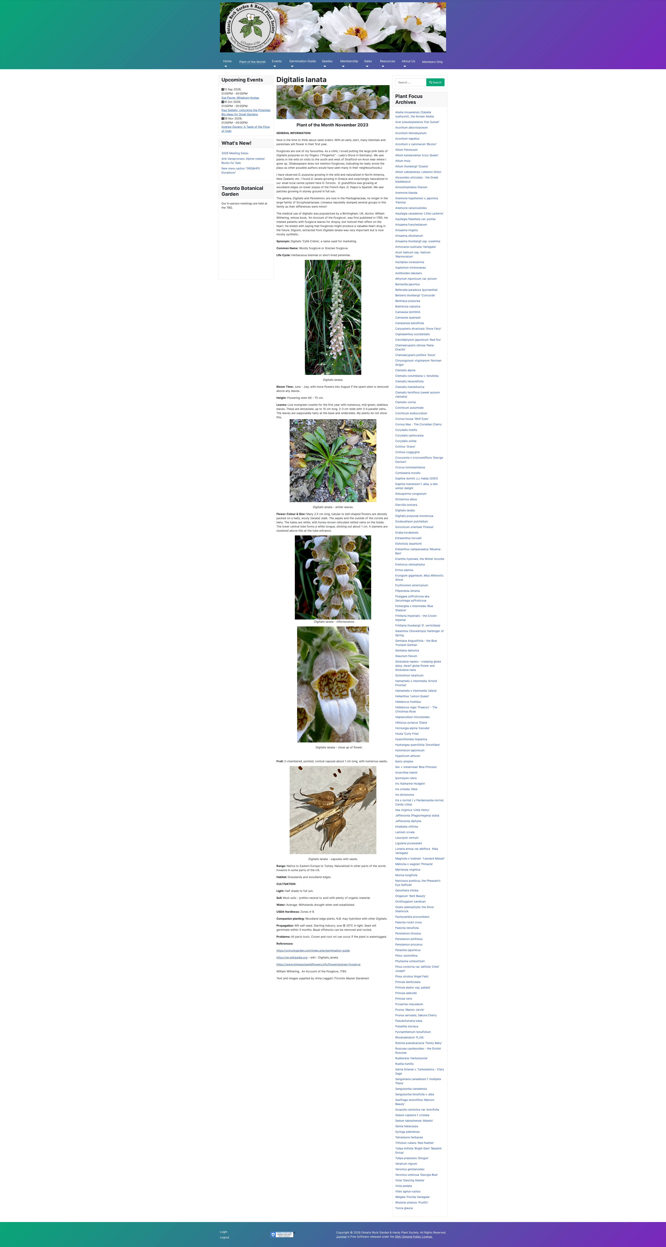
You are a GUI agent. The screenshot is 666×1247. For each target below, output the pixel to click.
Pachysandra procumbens (412, 916)
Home (227, 61)
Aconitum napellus (407, 138)
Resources (387, 61)
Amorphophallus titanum (411, 187)
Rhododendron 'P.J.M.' (409, 1037)
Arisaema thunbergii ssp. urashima (417, 241)
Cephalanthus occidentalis (412, 334)
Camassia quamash (408, 317)
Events (277, 61)
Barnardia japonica (407, 284)
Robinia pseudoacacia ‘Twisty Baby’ (418, 1043)
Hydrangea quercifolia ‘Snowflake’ (417, 744)
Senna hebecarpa (406, 1126)
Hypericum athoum (407, 756)
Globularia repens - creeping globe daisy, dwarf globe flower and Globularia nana (418, 666)
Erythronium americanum (411, 585)
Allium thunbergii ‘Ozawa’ (411, 166)
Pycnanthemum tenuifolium (413, 1032)
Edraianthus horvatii (408, 538)
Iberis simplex (404, 761)
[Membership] (342, 66)
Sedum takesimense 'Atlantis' (414, 1120)
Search (437, 82)
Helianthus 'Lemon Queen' (412, 696)
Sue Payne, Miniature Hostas (240, 97)
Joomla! (341, 1236)
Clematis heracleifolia (409, 381)
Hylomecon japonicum (410, 750)
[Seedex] (324, 66)
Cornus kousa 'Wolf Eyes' (412, 418)
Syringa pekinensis (407, 1131)
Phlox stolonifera (406, 955)
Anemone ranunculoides (411, 208)
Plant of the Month (252, 62)
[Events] (274, 66)
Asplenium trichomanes (410, 267)
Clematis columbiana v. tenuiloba (417, 375)
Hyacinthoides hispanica (411, 739)
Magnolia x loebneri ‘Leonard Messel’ (420, 858)
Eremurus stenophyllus (410, 564)
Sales (368, 61)
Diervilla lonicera (406, 504)
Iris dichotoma (404, 794)
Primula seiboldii (406, 993)
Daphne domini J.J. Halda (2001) (416, 478)
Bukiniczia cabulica (407, 306)
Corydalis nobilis (406, 430)
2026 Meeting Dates (234, 153)
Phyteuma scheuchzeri (410, 961)
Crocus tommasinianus (410, 467)
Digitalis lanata (405, 510)
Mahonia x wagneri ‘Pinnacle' (414, 864)
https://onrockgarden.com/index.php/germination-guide (313, 950)
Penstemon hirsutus (408, 933)
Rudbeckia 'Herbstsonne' (411, 1058)
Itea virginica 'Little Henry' (412, 810)
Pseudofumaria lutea (408, 1020)
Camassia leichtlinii (407, 312)
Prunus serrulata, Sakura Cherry (416, 1015)
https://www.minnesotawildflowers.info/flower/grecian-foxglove (318, 964)
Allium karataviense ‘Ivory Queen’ (416, 155)
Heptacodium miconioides (412, 717)
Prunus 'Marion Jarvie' (409, 1009)
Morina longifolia (406, 875)
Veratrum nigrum (406, 1163)
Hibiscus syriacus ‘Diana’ (411, 722)
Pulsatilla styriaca (406, 1026)
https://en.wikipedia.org (292, 957)
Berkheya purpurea (407, 301)
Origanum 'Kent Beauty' (410, 896)
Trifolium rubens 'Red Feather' (414, 1143)
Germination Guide (302, 61)
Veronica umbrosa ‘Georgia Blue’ (416, 1174)
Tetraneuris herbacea (409, 1137)
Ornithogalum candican (410, 901)
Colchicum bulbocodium (411, 413)
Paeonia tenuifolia (407, 928)
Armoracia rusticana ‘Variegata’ (415, 246)
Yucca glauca (404, 1208)
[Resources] (382, 66)
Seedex (327, 61)
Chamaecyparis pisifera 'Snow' (415, 355)
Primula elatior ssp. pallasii (412, 987)
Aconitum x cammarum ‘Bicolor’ (416, 144)
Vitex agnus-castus (407, 1191)
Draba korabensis (406, 532)
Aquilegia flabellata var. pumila (415, 219)
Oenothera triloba (406, 890)
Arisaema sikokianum (409, 235)
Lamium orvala (405, 832)
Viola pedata (403, 1186)
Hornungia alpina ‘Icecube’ (412, 728)
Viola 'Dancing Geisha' (410, 1180)
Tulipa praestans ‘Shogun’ (412, 1158)
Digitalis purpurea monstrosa (414, 516)
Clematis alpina (405, 370)
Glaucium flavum (406, 656)
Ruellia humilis (404, 1063)
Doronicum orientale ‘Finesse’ (414, 527)
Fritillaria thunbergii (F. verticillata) (417, 625)
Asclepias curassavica (409, 262)
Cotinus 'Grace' (405, 446)
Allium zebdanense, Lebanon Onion (418, 172)
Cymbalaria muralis (407, 473)
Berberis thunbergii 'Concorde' (415, 295)
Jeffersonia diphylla (408, 821)
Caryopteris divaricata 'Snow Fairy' (418, 328)
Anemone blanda (406, 192)
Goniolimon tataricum (409, 675)
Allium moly (403, 160)
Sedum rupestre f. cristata (412, 1115)
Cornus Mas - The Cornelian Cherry (418, 424)
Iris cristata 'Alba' (406, 789)
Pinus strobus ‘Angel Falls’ (412, 976)
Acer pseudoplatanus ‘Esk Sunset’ (417, 122)
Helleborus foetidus (408, 701)
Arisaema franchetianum (411, 224)
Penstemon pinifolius (408, 939)
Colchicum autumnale (409, 407)
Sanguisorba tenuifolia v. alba (414, 1094)
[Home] (225, 66)
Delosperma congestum (410, 493)
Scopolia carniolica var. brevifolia (417, 1109)
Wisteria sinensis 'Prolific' (411, 1202)
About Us (408, 61)
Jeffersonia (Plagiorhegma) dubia (417, 815)
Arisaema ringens (406, 230)
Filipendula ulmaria (407, 590)
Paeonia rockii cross (408, 922)
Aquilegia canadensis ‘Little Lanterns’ (419, 213)
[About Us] (404, 66)
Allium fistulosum (406, 149)
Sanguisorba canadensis (411, 1088)
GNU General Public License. (414, 1236)
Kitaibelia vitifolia (406, 826)
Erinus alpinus (404, 570)
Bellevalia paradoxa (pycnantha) (416, 289)
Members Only (432, 62)
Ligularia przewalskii (408, 843)
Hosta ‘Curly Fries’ (407, 733)
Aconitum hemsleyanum (410, 133)
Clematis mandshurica (409, 387)
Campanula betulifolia (409, 323)
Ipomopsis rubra (406, 778)
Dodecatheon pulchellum (411, 521)
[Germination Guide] (291, 66)
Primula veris (403, 998)
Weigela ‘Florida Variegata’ (412, 1197)
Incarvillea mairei (406, 772)
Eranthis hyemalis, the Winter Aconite (419, 559)
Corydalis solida (405, 441)
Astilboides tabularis (408, 273)
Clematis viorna (405, 402)
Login (223, 1231)
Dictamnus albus (406, 499)
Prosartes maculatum (409, 1004)
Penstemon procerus (408, 944)
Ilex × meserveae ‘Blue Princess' (416, 767)
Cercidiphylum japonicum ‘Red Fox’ (418, 339)
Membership (349, 61)
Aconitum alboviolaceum (411, 127)
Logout (224, 1237)
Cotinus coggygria (407, 452)
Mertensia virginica (407, 869)
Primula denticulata (407, 982)
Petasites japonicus (408, 950)
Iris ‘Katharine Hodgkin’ (410, 783)
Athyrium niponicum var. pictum (416, 278)
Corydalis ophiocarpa (409, 435)
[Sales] (366, 66)
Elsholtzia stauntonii (408, 543)
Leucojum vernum (407, 837)
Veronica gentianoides (409, 1169)
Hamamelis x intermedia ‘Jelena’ (416, 690)
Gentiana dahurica (407, 650)
